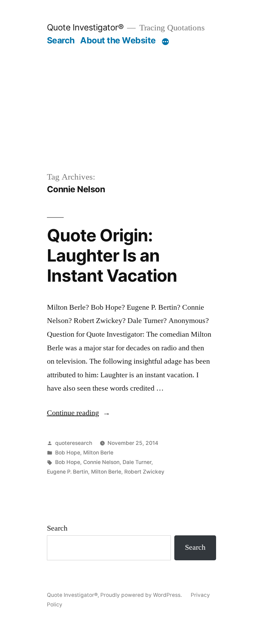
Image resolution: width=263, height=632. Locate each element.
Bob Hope (67, 452)
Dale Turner (137, 462)
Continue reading (78, 413)
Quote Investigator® (85, 27)
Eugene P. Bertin (67, 471)
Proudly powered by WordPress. (141, 595)
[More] (165, 42)
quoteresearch (73, 443)
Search (61, 40)
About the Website (118, 40)
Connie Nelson (101, 462)
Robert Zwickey (144, 471)
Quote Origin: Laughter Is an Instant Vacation (112, 255)
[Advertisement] (131, 97)
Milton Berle (98, 452)
